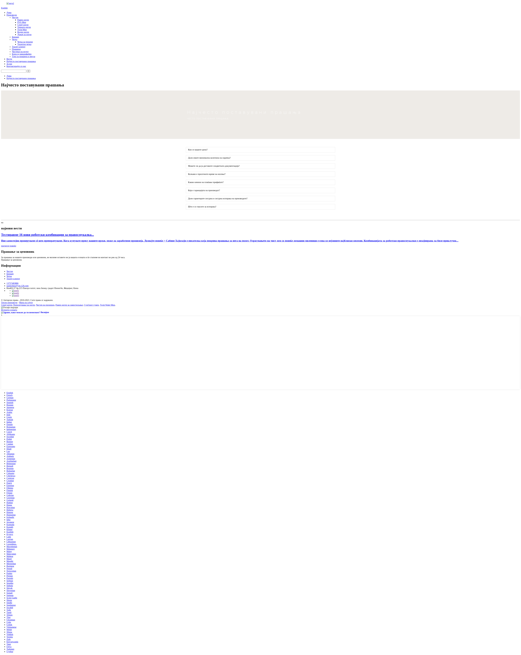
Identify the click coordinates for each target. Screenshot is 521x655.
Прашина (16, 49)
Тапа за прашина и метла (23, 56)
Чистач (15, 17)
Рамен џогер (23, 20)
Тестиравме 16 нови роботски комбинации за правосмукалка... (47, 234)
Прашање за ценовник (11, 260)
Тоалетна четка (24, 44)
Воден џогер (23, 32)
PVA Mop (21, 22)
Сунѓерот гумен (91, 305)
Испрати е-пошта (9, 310)
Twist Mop (22, 29)
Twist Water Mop (107, 305)
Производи (12, 15)
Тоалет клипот (18, 47)
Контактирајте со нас (16, 66)
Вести (9, 59)
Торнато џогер (24, 27)
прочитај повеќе (8, 246)
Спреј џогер (22, 25)
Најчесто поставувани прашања (21, 61)
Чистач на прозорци (45, 305)
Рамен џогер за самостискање (69, 305)
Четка (14, 39)
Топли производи (9, 302)
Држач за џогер (24, 34)
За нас (9, 64)
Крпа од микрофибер (21, 54)
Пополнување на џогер (24, 305)
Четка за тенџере (25, 42)
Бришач (15, 37)
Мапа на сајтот (26, 302)
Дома (9, 12)
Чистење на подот (20, 51)
